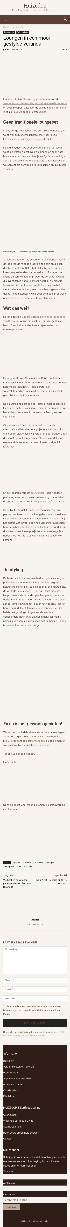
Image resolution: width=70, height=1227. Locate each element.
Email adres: (9, 1194)
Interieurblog (18, 27)
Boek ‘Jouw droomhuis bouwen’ (21, 1132)
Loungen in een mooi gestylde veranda (26, 41)
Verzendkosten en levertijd (19, 1066)
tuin (19, 866)
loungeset (9, 866)
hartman (27, 862)
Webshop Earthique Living (18, 1120)
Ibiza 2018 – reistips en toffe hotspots (51, 882)
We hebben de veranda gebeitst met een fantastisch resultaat (18, 883)
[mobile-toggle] (5, 19)
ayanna (16, 862)
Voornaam (8, 1171)
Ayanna (38, 492)
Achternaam (9, 1183)
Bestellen (8, 1060)
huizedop (39, 862)
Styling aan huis (12, 1126)
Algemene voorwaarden (17, 1078)
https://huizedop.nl (35, 924)
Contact (7, 1138)
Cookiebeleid (11, 1090)
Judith (6, 49)
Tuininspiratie (22, 32)
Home (6, 27)
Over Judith (10, 1114)
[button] (65, 19)
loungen (50, 862)
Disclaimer (9, 1096)
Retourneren (10, 1072)
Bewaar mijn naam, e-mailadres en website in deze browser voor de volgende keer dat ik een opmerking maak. (32, 1010)
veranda (28, 866)
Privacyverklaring (13, 1084)
